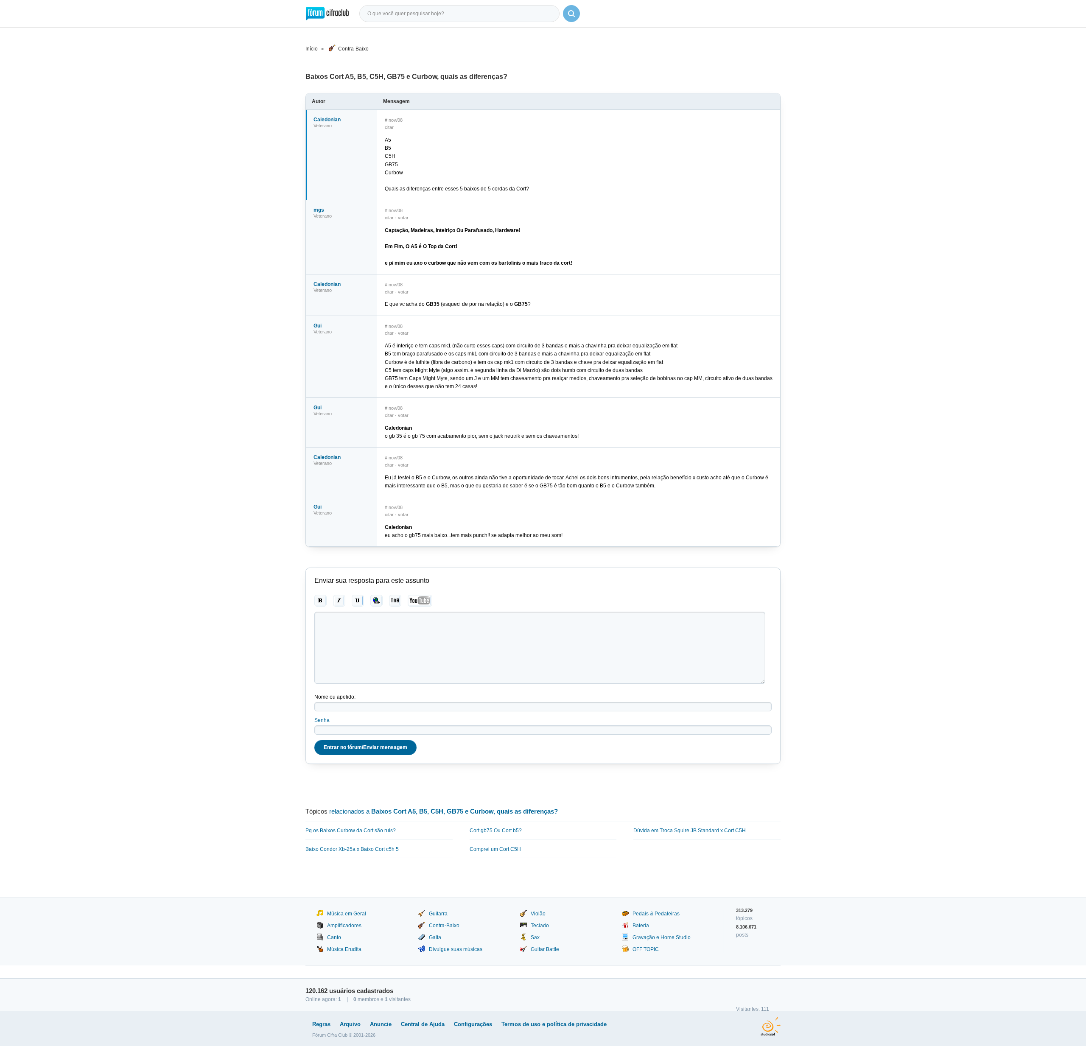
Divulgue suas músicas (455, 949)
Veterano (322, 125)
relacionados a (443, 811)
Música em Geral (346, 914)
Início (311, 49)
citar (389, 127)
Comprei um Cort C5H (495, 849)
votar (403, 217)
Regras (321, 1024)
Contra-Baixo (353, 49)
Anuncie (381, 1024)
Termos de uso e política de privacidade (554, 1024)
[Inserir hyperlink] (376, 601)
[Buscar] (571, 13)
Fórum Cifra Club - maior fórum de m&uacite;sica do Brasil (327, 13)
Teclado (540, 926)
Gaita (435, 937)
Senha (322, 720)
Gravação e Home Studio (662, 937)
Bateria (641, 926)
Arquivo (350, 1024)
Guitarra (438, 914)
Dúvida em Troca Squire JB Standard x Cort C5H (689, 831)
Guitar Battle (545, 949)
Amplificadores (344, 926)
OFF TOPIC (646, 949)
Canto (334, 937)
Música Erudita (344, 949)
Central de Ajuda (423, 1024)
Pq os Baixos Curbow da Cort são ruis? (350, 831)
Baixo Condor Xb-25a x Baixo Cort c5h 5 (352, 849)
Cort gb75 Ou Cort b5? (496, 831)
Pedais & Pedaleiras (656, 914)
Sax (535, 937)
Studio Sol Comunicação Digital (771, 1026)
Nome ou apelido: (334, 697)
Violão (538, 914)
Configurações (473, 1024)
